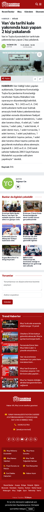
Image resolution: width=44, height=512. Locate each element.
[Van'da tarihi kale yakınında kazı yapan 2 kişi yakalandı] (22, 63)
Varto (39, 491)
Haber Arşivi (31, 473)
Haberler (5, 19)
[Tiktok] (26, 439)
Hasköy (21, 488)
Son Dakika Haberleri (9, 474)
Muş (19, 12)
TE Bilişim (28, 497)
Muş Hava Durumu (28, 452)
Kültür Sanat (36, 488)
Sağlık (19, 491)
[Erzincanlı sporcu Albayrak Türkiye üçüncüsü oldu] (11, 229)
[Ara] (36, 4)
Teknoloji (31, 491)
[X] (13, 439)
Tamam (30, 509)
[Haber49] (11, 4)
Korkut (27, 488)
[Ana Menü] (40, 4)
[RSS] (35, 439)
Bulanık (30, 485)
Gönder (7, 302)
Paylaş (7, 78)
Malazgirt (7, 491)
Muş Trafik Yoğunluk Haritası (30, 459)
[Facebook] (9, 439)
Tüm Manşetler (32, 466)
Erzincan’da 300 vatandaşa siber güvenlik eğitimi (30, 239)
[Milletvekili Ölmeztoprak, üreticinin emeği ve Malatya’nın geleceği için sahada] (32, 250)
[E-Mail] (18, 187)
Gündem (28, 12)
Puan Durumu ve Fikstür (11, 467)
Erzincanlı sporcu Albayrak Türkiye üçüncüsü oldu (9, 239)
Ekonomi (5, 488)
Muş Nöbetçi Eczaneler (10, 452)
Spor (25, 491)
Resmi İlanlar (8, 12)
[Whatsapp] (31, 439)
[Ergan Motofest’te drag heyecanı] (11, 250)
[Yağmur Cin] (8, 183)
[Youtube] (22, 439)
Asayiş (17, 485)
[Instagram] (18, 439)
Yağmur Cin (21, 182)
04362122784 (24, 425)
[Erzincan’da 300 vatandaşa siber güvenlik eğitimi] (32, 229)
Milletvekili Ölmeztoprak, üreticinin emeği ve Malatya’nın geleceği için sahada (32, 262)
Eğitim (36, 485)
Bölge (15, 19)
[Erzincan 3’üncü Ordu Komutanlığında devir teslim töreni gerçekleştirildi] (32, 206)
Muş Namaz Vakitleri (10, 459)
